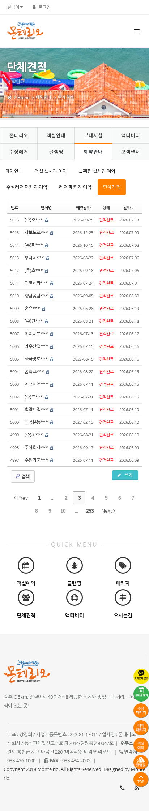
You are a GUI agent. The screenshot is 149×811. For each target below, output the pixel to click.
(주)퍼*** (34, 245)
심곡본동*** (37, 422)
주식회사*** (37, 447)
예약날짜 (83, 207)
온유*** (33, 308)
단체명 (46, 207)
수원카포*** (37, 460)
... (52, 498)
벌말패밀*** (37, 409)
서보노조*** (37, 232)
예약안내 (44, 97)
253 (90, 511)
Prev (22, 498)
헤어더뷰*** (37, 334)
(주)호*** (34, 270)
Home (23, 97)
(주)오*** (34, 220)
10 (62, 511)
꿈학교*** (35, 371)
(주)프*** (34, 397)
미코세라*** (37, 283)
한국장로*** (37, 359)
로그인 (44, 7)
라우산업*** (37, 346)
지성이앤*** (37, 384)
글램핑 (56, 151)
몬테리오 (18, 135)
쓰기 (128, 475)
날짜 (127, 207)
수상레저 (18, 151)
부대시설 (93, 135)
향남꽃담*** (37, 296)
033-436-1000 (122, 788)
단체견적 (66, 97)
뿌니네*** (35, 258)
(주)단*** (34, 321)
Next (107, 511)
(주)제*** (34, 435)
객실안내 (56, 135)
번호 (14, 207)
